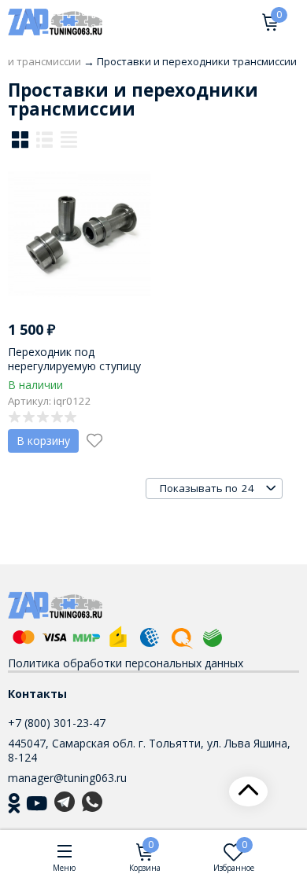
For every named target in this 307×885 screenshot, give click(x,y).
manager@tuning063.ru (67, 777)
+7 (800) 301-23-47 (56, 722)
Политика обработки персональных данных (125, 662)
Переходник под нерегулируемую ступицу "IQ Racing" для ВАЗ (74, 365)
